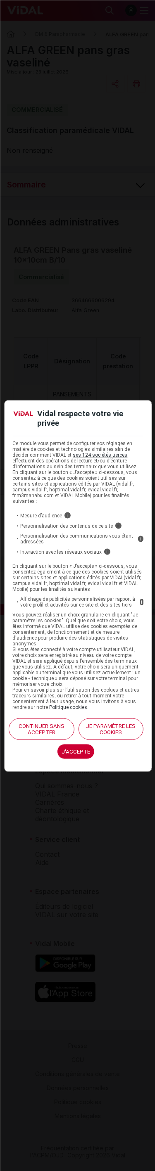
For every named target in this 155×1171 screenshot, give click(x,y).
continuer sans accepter (41, 729)
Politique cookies (68, 707)
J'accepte (76, 752)
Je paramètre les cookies (111, 729)
